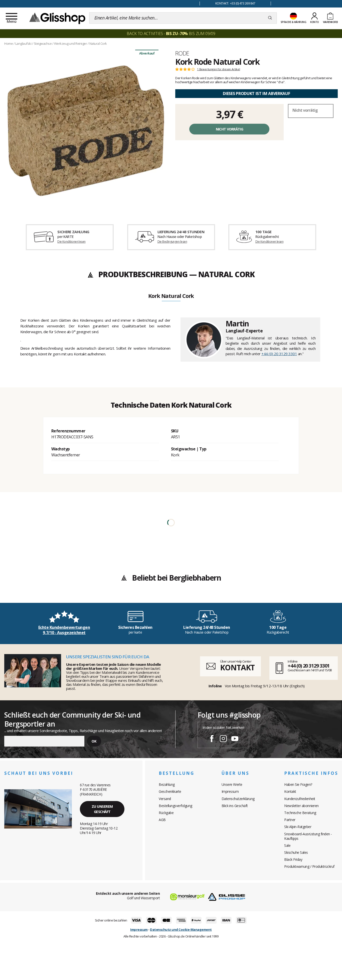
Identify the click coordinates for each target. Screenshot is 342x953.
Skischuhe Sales (296, 852)
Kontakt (290, 791)
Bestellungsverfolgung (175, 805)
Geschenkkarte (170, 791)
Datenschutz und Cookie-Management (181, 929)
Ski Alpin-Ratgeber (297, 826)
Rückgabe (166, 812)
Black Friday (293, 859)
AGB (162, 819)
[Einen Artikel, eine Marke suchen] (270, 18)
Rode (182, 53)
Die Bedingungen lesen (172, 241)
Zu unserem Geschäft (102, 809)
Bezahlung (167, 784)
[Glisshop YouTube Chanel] (234, 739)
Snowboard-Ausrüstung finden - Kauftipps (308, 836)
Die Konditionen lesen (71, 241)
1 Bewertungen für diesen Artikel (218, 69)
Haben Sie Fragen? (298, 784)
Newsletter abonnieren (301, 805)
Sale (287, 845)
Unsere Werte (232, 784)
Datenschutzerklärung (238, 798)
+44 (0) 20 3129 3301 (279, 353)
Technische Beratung (300, 812)
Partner (289, 819)
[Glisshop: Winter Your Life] (57, 18)
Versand (165, 798)
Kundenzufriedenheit (299, 798)
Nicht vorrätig (229, 129)
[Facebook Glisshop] (211, 739)
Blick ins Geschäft (235, 805)
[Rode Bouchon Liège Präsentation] (85, 130)
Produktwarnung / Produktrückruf (309, 866)
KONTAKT (237, 667)
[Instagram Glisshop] (223, 739)
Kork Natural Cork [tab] (171, 296)
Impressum (230, 791)
